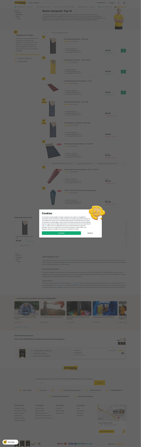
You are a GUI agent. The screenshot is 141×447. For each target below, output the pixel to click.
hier (46, 225)
